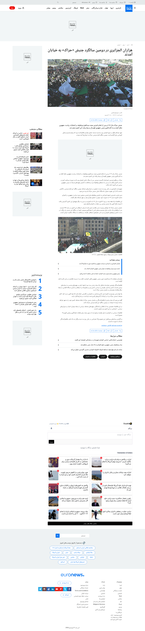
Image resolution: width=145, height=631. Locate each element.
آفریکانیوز (102, 607)
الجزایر (118, 45)
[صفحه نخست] (131, 45)
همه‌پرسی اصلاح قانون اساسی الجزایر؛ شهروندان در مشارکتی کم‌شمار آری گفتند (98, 340)
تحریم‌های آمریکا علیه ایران (77, 562)
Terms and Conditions (81, 591)
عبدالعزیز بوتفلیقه (115, 357)
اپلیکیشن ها (102, 599)
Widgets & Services (99, 604)
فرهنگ (76, 8)
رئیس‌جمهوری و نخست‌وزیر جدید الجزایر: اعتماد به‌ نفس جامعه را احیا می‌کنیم (100, 274)
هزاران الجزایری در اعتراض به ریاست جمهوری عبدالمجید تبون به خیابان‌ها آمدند (99, 264)
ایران (66, 552)
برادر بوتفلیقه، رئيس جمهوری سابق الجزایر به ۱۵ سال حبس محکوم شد (101, 345)
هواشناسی (102, 591)
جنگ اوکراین (89, 552)
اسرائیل (63, 562)
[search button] (57, 2)
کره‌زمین (68, 8)
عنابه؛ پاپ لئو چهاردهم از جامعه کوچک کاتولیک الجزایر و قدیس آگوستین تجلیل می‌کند (96, 350)
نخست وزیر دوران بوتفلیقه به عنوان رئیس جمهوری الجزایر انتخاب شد (102, 269)
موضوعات (119, 582)
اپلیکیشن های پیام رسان (99, 601)
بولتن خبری (102, 588)
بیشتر (86, 582)
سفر (87, 8)
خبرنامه (67, 595)
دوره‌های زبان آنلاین (100, 610)
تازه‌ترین (118, 8)
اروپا (111, 8)
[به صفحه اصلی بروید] (128, 8)
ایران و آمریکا (56, 552)
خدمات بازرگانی (84, 588)
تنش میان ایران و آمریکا (58, 557)
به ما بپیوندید (101, 596)
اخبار (128, 45)
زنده (12, 8)
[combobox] (67, 2)
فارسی (132, 2)
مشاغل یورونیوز (84, 601)
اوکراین (82, 557)
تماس (86, 599)
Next (82, 8)
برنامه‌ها (120, 610)
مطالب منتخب (35, 129)
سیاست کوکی (84, 593)
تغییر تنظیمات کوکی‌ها (82, 607)
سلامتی (60, 8)
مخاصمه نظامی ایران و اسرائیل (84, 548)
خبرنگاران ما (119, 612)
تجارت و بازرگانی (97, 8)
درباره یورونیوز (84, 585)
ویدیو (54, 8)
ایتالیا (91, 557)
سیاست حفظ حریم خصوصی (81, 596)
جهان (106, 8)
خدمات (103, 582)
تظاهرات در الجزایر (90, 357)
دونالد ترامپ (77, 552)
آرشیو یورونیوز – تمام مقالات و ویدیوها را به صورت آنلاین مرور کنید (116, 617)
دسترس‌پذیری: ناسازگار (82, 604)
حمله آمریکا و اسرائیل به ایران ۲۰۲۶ (61, 548)
